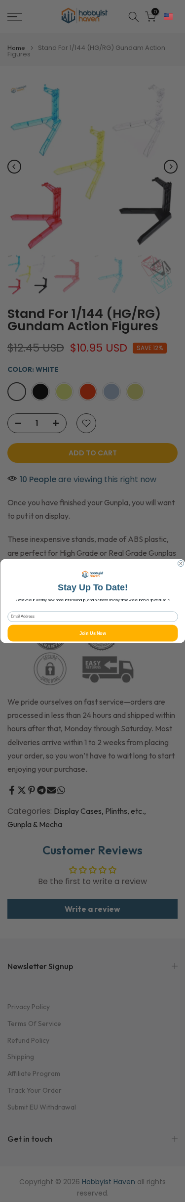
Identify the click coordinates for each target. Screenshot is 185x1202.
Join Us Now (92, 632)
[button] (168, 16)
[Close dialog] (181, 564)
